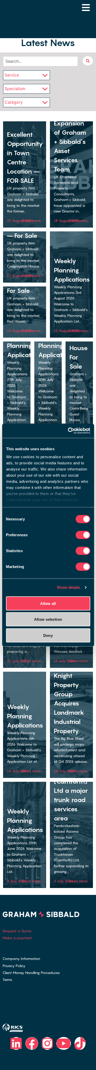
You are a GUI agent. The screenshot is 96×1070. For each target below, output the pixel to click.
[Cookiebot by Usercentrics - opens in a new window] (68, 430)
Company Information (21, 958)
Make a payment (17, 938)
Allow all (48, 603)
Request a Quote (17, 931)
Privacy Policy (14, 966)
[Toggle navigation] (86, 7)
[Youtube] (63, 1043)
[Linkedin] (16, 1043)
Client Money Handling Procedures (31, 972)
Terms (7, 979)
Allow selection (48, 619)
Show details (68, 587)
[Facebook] (31, 1043)
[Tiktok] (80, 1043)
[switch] (83, 535)
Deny (47, 635)
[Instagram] (47, 1043)
